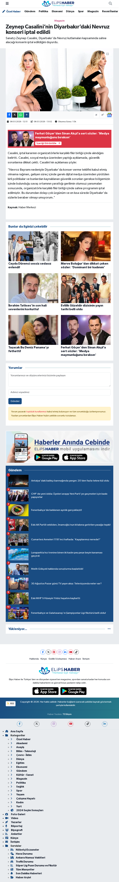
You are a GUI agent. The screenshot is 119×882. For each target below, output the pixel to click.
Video (14, 818)
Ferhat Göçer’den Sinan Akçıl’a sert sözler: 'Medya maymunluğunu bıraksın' (83, 351)
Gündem (29, 11)
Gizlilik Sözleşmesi (57, 659)
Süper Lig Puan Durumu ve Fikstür (36, 865)
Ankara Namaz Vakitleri (30, 857)
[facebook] (19, 724)
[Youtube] (70, 652)
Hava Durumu (24, 853)
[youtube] (70, 724)
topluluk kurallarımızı (36, 411)
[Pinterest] (54, 652)
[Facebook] (42, 652)
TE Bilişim (67, 714)
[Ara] (110, 4)
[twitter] (36, 724)
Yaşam (20, 794)
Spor (81, 11)
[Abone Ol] (109, 115)
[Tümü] (109, 629)
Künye (44, 659)
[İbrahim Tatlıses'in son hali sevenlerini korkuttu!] (33, 288)
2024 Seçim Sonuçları (29, 810)
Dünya (70, 11)
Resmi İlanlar (110, 11)
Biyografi (16, 830)
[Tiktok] (76, 652)
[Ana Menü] (7, 3)
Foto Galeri (18, 814)
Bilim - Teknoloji (26, 751)
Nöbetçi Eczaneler (27, 849)
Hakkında (34, 659)
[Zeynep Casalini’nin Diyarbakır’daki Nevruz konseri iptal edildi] (59, 79)
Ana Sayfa (17, 731)
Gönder (15, 401)
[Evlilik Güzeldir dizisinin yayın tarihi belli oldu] (86, 288)
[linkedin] (104, 724)
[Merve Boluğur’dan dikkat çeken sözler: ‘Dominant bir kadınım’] (86, 246)
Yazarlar (16, 822)
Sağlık (20, 786)
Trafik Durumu (24, 861)
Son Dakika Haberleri (29, 873)
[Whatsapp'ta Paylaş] (20, 115)
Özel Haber (13, 11)
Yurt (19, 806)
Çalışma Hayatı (25, 798)
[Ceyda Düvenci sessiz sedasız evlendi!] (33, 246)
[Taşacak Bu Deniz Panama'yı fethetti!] (33, 330)
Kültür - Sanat (25, 775)
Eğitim (20, 763)
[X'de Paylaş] (14, 115)
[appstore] (46, 691)
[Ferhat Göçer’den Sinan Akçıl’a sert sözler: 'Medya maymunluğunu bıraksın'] (86, 330)
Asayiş (20, 747)
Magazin (93, 11)
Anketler (16, 834)
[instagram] (53, 724)
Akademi (21, 743)
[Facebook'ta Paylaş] (9, 115)
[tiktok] (87, 724)
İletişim (86, 659)
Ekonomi (57, 11)
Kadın (20, 802)
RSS (12, 703)
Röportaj (16, 826)
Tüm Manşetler (25, 869)
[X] (48, 652)
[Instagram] (59, 652)
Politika (43, 11)
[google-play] (73, 691)
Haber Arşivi (75, 659)
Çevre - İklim (24, 755)
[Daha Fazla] (26, 115)
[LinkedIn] (65, 652)
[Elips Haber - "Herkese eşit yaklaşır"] (58, 3)
